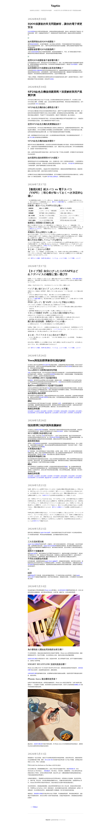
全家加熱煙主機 (32, 673)
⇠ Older (34, 807)
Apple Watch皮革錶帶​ (50, 545)
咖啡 (66, 466)
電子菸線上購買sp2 (53, 176)
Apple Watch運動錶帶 (34, 544)
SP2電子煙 (71, 163)
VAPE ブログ (47, 245)
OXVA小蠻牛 (63, 412)
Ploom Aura (48, 590)
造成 (60, 382)
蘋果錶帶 (32, 575)
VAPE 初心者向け (46, 258)
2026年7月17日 (37, 184)
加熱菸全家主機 (32, 658)
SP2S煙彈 (78, 411)
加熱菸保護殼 (35, 51)
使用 (59, 403)
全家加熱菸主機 (63, 590)
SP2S (37, 104)
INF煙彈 (49, 411)
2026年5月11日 (37, 754)
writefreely (62, 819)
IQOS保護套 (31, 31)
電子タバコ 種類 (35, 258)
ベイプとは (55, 258)
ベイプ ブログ (57, 329)
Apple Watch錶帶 (45, 532)
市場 (29, 372)
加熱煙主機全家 (38, 744)
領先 (43, 435)
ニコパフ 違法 (63, 258)
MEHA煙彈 (64, 411)
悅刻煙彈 (52, 374)
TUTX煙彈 (56, 411)
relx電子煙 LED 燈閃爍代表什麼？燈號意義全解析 (67, 10)
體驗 (43, 446)
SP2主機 (31, 137)
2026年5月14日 (37, 586)
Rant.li (48, 819)
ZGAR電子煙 (77, 412)
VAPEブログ (45, 495)
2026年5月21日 (37, 485)
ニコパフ (78, 258)
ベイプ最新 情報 (35, 298)
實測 (31, 380)
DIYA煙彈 (30, 411)
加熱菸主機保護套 (37, 70)
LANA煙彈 (55, 412)
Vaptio (55, 5)
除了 (29, 451)
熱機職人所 (77, 684)
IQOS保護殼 (74, 64)
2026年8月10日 (37, 19)
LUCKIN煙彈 (40, 412)
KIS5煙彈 (43, 411)
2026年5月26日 (37, 355)
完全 (48, 388)
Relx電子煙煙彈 (43, 397)
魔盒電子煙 (48, 412)
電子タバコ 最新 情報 (58, 202)
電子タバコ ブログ (35, 228)
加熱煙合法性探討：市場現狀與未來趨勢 (41, 10)
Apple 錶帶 (33, 553)
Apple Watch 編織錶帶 (51, 561)
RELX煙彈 (69, 366)
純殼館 (52, 79)
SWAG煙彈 (71, 411)
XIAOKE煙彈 (31, 412)
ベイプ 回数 (71, 258)
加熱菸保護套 (33, 44)
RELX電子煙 (46, 364)
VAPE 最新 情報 (76, 278)
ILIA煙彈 (37, 411)
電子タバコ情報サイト (58, 507)
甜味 (45, 454)
